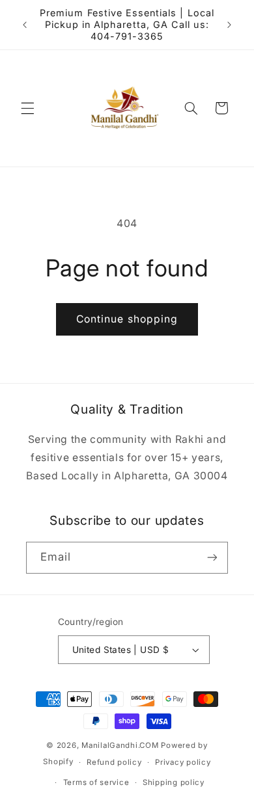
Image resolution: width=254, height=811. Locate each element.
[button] (27, 108)
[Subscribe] (212, 558)
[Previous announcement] (24, 24)
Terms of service (96, 782)
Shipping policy (174, 782)
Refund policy (114, 762)
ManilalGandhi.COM (120, 745)
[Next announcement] (229, 24)
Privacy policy (182, 762)
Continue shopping (127, 319)
